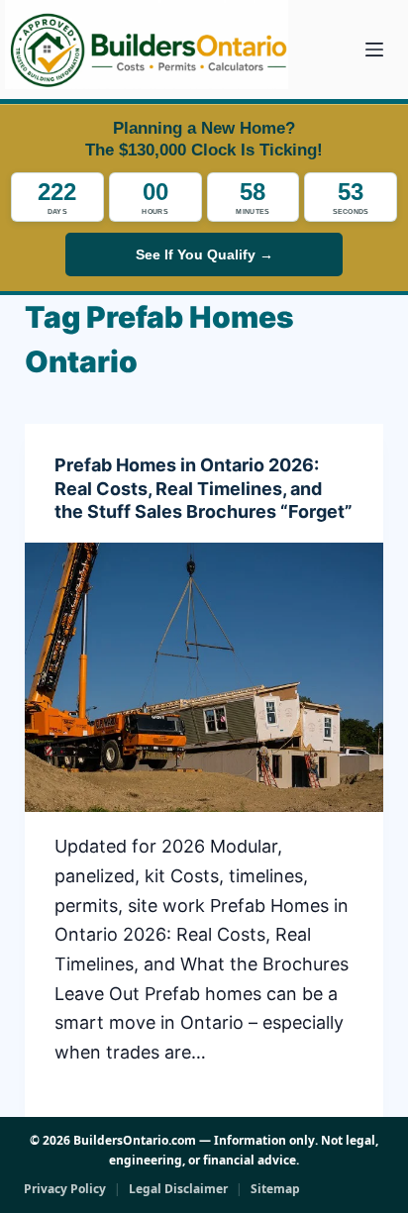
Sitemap (275, 1188)
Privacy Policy (65, 1188)
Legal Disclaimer (178, 1188)
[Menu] (374, 49)
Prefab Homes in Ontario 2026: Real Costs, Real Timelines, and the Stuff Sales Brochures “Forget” (203, 488)
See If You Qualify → (204, 254)
